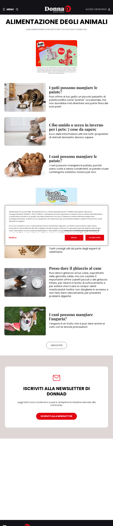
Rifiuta (74, 237)
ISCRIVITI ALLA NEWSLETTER (56, 416)
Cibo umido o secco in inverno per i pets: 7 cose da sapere (76, 127)
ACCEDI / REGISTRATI (96, 9)
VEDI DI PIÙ (56, 345)
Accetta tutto (94, 237)
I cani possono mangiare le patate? (73, 158)
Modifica (13, 237)
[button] (8, 9)
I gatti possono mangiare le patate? (73, 89)
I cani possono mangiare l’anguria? (71, 316)
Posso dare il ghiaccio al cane (75, 268)
